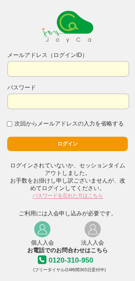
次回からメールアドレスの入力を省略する (69, 123)
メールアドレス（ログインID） (47, 55)
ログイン (68, 143)
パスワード (21, 87)
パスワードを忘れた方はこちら (67, 195)
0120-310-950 (71, 260)
